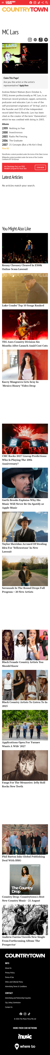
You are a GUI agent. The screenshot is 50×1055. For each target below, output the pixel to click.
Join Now (40, 167)
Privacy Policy (10, 973)
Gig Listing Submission (13, 1002)
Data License (43, 154)
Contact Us (8, 1007)
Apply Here (23, 85)
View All (5, 148)
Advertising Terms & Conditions (16, 986)
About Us (8, 968)
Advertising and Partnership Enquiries (18, 998)
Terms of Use (9, 977)
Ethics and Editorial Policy (14, 982)
